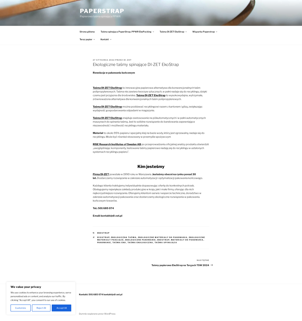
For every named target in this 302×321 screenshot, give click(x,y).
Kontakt (105, 39)
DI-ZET (128, 60)
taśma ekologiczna (140, 242)
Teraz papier (86, 39)
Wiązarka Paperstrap (203, 31)
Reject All (41, 308)
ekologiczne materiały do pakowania (162, 237)
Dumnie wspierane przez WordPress (97, 313)
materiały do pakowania (187, 240)
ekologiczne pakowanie (140, 240)
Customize (20, 308)
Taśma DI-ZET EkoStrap (172, 31)
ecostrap (103, 237)
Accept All (61, 308)
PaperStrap (102, 11)
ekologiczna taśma (124, 237)
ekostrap (103, 233)
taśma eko (119, 242)
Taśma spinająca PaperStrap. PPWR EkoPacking (126, 31)
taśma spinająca (166, 242)
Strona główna (87, 31)
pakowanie (104, 242)
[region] (41, 298)
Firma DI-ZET (101, 174)
